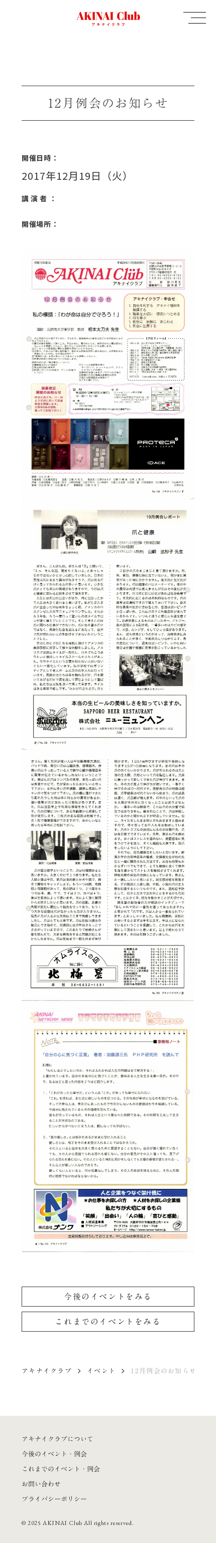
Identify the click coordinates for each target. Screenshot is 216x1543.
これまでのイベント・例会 (61, 1468)
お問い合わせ (41, 1483)
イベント (101, 1370)
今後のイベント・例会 (54, 1453)
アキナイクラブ (47, 1370)
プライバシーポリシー (54, 1498)
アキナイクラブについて (57, 1438)
